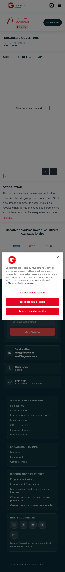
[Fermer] (58, 257)
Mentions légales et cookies (21, 283)
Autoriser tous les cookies (32, 311)
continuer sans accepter (32, 302)
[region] (32, 286)
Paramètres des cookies (32, 293)
